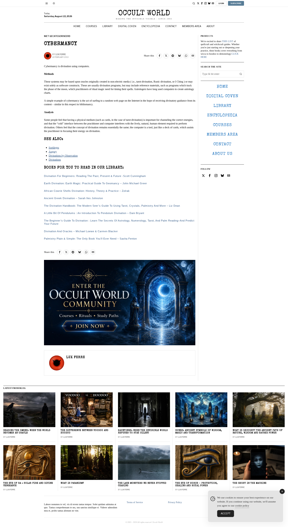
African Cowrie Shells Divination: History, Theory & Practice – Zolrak (87, 190)
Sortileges (54, 147)
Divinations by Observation (63, 155)
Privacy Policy (175, 502)
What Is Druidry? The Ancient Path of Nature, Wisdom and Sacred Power (257, 431)
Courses (222, 125)
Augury (53, 151)
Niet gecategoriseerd (57, 36)
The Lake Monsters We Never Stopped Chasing (142, 484)
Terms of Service (135, 502)
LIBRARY (222, 106)
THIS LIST (227, 41)
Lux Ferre (61, 54)
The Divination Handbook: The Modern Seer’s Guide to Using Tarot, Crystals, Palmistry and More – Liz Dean (112, 205)
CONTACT (222, 144)
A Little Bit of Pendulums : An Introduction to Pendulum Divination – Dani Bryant (94, 213)
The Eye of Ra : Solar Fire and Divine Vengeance (28, 484)
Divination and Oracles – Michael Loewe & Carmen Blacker (81, 231)
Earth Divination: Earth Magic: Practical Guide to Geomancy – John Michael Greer (95, 183)
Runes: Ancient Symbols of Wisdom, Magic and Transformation (198, 431)
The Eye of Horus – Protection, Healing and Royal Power (196, 484)
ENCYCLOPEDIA (222, 115)
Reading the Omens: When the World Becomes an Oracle (26, 431)
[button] (240, 74)
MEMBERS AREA (222, 135)
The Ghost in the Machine (249, 483)
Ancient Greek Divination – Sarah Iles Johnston (73, 198)
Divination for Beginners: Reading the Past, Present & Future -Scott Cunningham (95, 176)
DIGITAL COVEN (222, 96)
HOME (222, 87)
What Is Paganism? (72, 483)
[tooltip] (198, 3)
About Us (222, 154)
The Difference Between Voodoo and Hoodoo (84, 431)
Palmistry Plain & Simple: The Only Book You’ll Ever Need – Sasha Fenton (90, 238)
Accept (225, 513)
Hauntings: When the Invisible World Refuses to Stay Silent (143, 431)
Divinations (55, 159)
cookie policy (242, 505)
